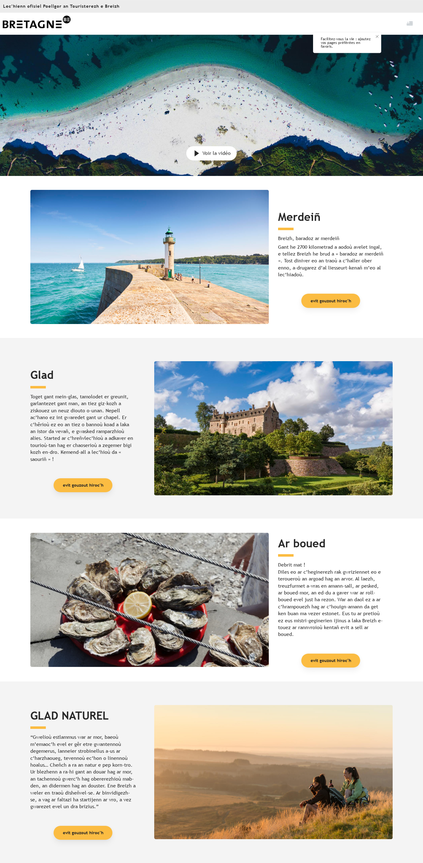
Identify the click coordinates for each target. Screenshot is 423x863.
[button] (410, 23)
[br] (410, 23)
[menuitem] (36, 23)
